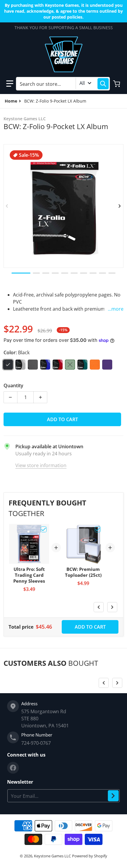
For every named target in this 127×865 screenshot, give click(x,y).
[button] (10, 84)
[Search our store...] (103, 83)
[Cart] (117, 84)
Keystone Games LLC (52, 856)
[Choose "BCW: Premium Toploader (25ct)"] (98, 529)
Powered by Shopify (89, 856)
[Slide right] (120, 206)
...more (115, 309)
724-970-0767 (36, 743)
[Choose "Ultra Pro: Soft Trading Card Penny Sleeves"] (44, 529)
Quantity (13, 385)
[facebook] (13, 768)
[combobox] (63, 83)
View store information (40, 465)
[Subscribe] (113, 795)
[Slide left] (7, 206)
